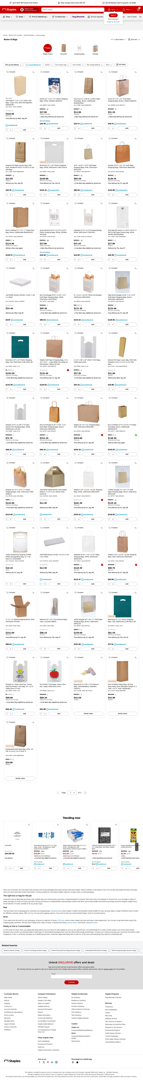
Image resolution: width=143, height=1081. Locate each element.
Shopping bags (56, 911)
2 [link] (47, 305)
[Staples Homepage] (10, 9)
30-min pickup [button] (45, 121)
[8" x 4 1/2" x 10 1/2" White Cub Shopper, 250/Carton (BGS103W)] (88, 282)
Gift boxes (61, 920)
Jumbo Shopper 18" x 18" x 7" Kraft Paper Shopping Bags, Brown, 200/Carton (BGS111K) (88, 621)
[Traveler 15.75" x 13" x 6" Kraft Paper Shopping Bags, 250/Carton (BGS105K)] (122, 152)
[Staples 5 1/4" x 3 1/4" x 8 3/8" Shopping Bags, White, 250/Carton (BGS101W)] (88, 477)
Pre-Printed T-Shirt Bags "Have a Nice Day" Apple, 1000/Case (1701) (53, 685)
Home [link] (5, 35)
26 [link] (81, 175)
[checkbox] (33, 64)
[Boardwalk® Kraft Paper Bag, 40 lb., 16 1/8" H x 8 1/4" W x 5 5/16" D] (20, 736)
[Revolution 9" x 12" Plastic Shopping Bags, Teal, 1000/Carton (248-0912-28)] (122, 606)
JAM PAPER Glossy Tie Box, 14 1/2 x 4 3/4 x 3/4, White (54, 556)
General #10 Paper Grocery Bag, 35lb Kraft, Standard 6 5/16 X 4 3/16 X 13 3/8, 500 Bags (20, 167)
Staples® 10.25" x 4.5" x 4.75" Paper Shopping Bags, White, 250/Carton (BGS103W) (86, 557)
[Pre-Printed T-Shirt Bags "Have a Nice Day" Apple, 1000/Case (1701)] (54, 671)
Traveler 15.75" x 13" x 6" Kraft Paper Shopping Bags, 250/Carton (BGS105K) (121, 166)
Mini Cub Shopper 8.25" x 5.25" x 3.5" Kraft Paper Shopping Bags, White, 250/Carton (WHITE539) (53, 297)
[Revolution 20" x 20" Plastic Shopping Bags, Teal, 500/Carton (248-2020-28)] (20, 347)
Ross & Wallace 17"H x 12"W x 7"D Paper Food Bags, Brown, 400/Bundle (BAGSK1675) (122, 427)
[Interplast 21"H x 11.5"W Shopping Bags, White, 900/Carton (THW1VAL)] (88, 217)
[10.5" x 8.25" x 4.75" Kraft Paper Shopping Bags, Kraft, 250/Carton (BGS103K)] (88, 152)
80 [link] (47, 109)
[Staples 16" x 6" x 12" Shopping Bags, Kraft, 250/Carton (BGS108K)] (88, 412)
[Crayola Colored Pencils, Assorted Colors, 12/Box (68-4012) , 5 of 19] (133, 835)
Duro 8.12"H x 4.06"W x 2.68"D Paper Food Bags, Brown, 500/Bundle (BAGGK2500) (87, 101)
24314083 (8, 845)
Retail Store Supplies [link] (15, 35)
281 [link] (48, 240)
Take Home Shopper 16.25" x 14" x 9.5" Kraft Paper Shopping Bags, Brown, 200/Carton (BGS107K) (121, 297)
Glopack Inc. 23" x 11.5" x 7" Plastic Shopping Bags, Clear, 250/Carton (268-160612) (20, 492)
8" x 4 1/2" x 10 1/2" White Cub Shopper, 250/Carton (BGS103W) (88, 296)
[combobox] (72, 10)
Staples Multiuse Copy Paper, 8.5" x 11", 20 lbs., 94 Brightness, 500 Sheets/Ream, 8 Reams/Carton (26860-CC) (75, 847)
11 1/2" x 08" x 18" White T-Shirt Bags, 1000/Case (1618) (87, 361)
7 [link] (47, 175)
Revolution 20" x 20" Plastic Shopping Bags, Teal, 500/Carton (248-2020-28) (19, 361)
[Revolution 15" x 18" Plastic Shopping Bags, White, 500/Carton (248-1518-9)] (54, 152)
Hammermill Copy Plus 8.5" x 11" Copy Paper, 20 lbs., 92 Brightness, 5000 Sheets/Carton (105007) (45, 847)
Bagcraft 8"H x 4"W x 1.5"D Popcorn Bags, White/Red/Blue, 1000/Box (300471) (86, 686)
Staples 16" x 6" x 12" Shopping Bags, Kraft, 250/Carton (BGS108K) (87, 426)
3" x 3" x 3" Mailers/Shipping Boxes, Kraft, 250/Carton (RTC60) (20, 620)
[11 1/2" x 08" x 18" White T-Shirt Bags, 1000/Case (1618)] (88, 347)
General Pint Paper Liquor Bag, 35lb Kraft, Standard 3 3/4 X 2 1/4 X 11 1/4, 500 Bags (122, 362)
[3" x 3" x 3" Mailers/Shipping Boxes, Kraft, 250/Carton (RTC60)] (20, 606)
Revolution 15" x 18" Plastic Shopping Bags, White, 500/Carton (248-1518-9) (53, 166)
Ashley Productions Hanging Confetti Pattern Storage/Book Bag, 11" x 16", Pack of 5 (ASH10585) (18, 557)
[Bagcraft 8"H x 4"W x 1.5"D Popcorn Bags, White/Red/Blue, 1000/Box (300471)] (88, 671)
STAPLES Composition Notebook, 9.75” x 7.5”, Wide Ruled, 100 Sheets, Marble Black (104, 847)
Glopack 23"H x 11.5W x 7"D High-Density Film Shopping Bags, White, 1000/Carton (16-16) (18, 427)
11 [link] (13, 175)
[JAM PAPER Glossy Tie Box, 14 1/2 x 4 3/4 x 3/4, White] (54, 542)
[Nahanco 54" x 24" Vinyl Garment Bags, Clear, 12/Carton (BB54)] (54, 606)
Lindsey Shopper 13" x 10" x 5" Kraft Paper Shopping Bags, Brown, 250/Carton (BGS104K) (122, 492)
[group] (17, 846)
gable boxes (93, 923)
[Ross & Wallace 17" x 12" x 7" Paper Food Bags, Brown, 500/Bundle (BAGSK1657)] (20, 217)
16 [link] (115, 109)
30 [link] (81, 240)
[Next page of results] (85, 792)
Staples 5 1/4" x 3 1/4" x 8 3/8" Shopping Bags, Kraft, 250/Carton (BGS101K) (122, 556)
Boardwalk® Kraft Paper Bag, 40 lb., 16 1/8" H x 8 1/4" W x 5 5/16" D (19, 750)
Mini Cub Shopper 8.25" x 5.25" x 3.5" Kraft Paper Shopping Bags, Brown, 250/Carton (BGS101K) (53, 427)
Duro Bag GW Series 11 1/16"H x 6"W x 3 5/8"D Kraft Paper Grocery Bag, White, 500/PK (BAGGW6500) (122, 232)
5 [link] (115, 305)
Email (53, 974)
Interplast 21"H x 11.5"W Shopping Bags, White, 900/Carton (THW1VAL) (88, 231)
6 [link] (81, 109)
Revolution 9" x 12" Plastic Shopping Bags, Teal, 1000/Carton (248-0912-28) (122, 620)
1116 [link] (129, 851)
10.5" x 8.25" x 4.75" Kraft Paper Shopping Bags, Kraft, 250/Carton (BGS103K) (85, 167)
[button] (102, 9)
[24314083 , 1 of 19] (17, 835)
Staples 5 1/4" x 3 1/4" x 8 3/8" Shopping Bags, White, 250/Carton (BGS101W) (88, 491)
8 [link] (115, 175)
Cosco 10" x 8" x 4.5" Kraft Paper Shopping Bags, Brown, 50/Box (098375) (122, 100)
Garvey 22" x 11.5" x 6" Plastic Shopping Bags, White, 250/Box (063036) (54, 100)
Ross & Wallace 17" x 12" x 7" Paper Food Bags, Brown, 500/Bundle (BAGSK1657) (20, 231)
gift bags (31, 913)
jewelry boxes (72, 923)
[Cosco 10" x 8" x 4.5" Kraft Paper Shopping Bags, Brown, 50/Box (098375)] (122, 86)
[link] (23, 3)
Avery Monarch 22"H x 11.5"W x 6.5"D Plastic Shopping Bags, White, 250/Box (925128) (53, 232)
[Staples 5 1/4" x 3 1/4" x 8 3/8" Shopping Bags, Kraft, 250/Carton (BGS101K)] (122, 542)
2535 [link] (100, 851)
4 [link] (81, 370)
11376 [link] (71, 851)
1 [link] (81, 435)
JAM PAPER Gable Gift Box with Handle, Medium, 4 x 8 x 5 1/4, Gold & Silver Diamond (53, 492)
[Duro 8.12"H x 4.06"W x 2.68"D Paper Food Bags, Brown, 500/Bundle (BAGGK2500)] (88, 86)
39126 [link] (42, 851)
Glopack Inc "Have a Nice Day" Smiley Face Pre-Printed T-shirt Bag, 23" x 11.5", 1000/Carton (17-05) (20, 686)
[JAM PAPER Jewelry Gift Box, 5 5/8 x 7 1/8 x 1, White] (20, 282)
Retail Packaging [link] (29, 35)
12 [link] (13, 240)
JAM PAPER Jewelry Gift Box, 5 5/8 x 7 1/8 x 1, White (20, 296)
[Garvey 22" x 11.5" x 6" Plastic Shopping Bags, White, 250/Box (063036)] (54, 86)
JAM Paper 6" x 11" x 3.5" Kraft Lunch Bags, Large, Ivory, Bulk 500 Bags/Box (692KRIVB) (19, 103)
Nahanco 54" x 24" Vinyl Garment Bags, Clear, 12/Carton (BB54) (54, 620)
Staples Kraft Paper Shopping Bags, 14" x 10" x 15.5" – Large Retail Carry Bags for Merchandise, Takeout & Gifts (54, 362)
